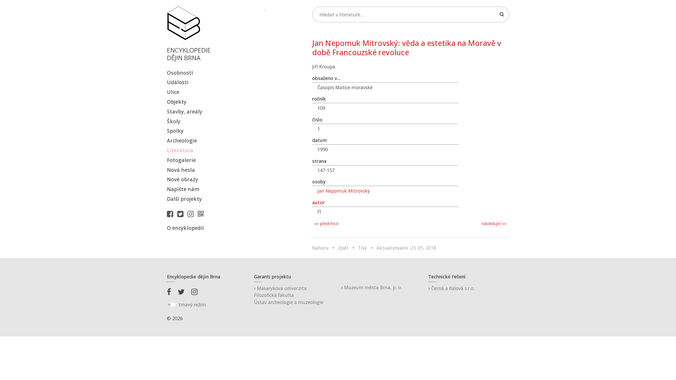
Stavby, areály (184, 111)
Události (178, 82)
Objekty (176, 101)
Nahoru (320, 248)
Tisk (362, 248)
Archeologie (182, 140)
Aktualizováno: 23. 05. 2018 (406, 248)
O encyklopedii (185, 227)
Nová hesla (181, 169)
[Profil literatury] (202, 213)
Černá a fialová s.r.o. (452, 288)
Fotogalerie (181, 160)
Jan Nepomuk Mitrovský (343, 191)
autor (318, 202)
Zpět (343, 248)
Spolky (175, 130)
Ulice (173, 92)
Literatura (180, 150)
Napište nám (183, 189)
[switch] (171, 304)
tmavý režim (192, 304)
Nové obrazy (182, 179)
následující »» (494, 223)
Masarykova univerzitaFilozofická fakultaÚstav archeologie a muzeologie (288, 295)
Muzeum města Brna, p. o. (372, 287)
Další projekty (184, 198)
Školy (173, 121)
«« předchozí (326, 223)
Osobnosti (180, 72)
